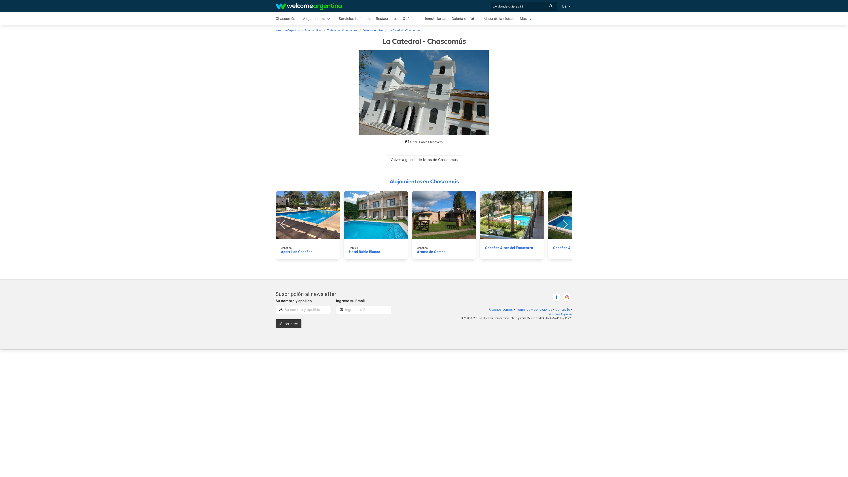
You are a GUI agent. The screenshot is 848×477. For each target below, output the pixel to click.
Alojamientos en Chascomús (424, 181)
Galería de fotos (464, 18)
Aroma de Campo (431, 252)
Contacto (562, 309)
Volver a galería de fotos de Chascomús (424, 159)
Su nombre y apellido (294, 301)
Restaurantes (387, 18)
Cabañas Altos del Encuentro (509, 248)
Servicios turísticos (355, 18)
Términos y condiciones (534, 309)
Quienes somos (501, 309)
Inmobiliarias (435, 18)
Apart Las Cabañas (296, 252)
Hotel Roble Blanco (364, 252)
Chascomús (285, 18)
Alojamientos (314, 18)
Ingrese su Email (350, 301)
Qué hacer (411, 18)
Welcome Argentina (560, 314)
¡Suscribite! (288, 324)
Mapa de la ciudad (499, 18)
